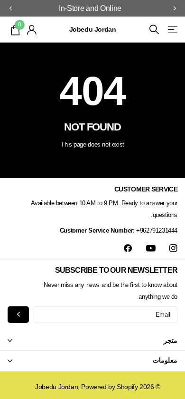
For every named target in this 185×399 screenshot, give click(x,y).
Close (92, 340)
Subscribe (18, 314)
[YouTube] (151, 248)
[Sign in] (32, 29)
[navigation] (174, 8)
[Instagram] (173, 248)
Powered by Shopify (109, 386)
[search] (154, 29)
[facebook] (128, 248)
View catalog (171, 29)
